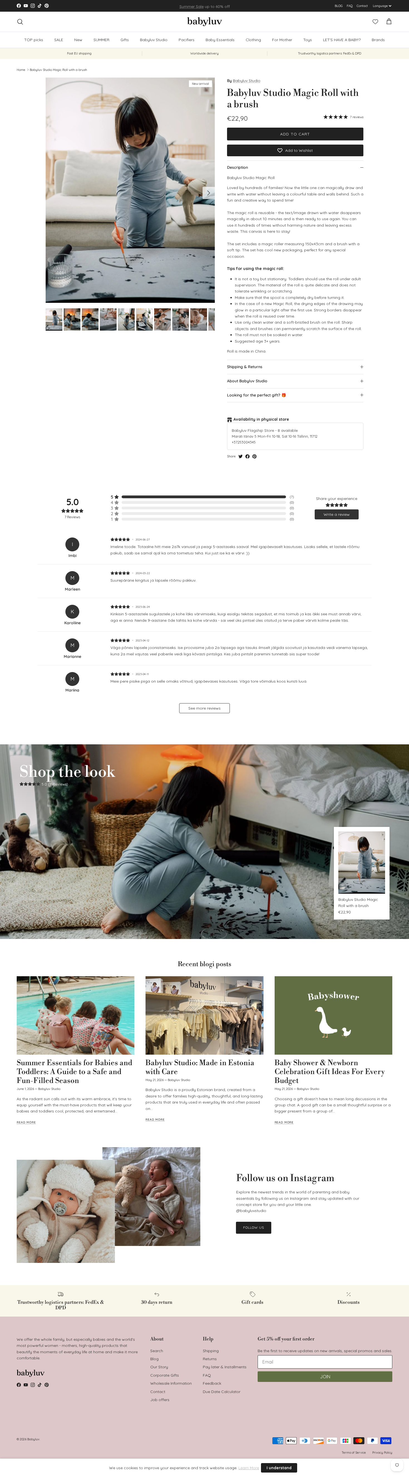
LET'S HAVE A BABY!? (342, 39)
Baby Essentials (220, 39)
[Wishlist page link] (375, 21)
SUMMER (101, 39)
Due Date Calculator (221, 1391)
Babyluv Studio (153, 39)
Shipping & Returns (244, 366)
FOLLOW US (253, 1227)
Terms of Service (354, 1452)
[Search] (20, 21)
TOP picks (33, 39)
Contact (362, 6)
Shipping (211, 1350)
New (78, 39)
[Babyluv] (204, 21)
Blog (154, 1358)
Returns (210, 1358)
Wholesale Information (171, 1383)
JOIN (325, 1376)
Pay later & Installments (225, 1366)
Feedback (212, 1383)
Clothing (253, 39)
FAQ (350, 6)
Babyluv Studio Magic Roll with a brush (58, 69)
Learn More (248, 1467)
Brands (378, 39)
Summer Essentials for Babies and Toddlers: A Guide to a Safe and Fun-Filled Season (74, 1072)
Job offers (159, 1399)
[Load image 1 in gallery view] (130, 190)
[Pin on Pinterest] (254, 456)
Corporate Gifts (164, 1375)
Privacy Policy (382, 1452)
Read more (26, 1122)
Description (237, 167)
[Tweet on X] (240, 456)
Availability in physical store (261, 419)
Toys (307, 39)
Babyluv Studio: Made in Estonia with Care (200, 1067)
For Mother (282, 39)
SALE (58, 39)
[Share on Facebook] (247, 456)
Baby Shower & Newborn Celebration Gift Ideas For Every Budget (330, 1072)
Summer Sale (191, 5)
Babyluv (33, 1439)
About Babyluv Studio (247, 380)
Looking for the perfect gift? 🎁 (256, 395)
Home (21, 69)
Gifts (124, 39)
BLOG (339, 6)
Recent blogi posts (204, 964)
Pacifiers (186, 39)
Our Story (159, 1366)
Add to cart (295, 134)
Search (156, 1350)
